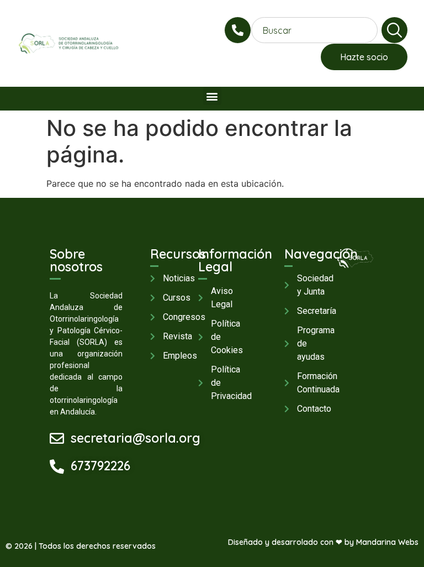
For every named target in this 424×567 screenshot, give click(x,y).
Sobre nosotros (76, 260)
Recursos (178, 254)
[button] (212, 96)
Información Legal (235, 260)
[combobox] (314, 30)
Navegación (321, 254)
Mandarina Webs (387, 542)
